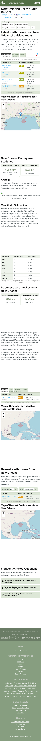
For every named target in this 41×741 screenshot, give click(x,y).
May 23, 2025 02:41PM (7, 66)
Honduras (7, 688)
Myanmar (6, 691)
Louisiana (7, 17)
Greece (25, 686)
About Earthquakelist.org (20, 722)
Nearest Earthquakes (23, 28)
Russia (13, 693)
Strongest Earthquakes (8, 28)
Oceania (20, 671)
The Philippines (28, 693)
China (34, 683)
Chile (29, 683)
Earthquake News (20, 650)
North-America (20, 669)
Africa (20, 659)
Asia (20, 664)
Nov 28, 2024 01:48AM (7, 80)
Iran (24, 688)
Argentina (17, 683)
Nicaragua (13, 691)
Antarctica (20, 662)
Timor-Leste (21, 696)
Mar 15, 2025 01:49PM (6, 73)
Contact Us (20, 724)
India (13, 688)
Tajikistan (19, 693)
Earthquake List (6, 15)
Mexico (34, 688)
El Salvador (18, 686)
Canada (24, 683)
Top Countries (20, 710)
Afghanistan (9, 683)
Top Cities (20, 713)
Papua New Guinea (31, 691)
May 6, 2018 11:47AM (9, 86)
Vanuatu (34, 696)
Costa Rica (9, 686)
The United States (24, 15)
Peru (8, 693)
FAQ (32, 28)
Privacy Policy (20, 729)
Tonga (29, 696)
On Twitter (20, 727)
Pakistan (21, 691)
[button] (20, 114)
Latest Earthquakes (16, 3)
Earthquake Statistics (21, 24)
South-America (20, 674)
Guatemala (32, 686)
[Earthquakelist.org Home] (3, 3)
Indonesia (19, 688)
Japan (29, 688)
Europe (20, 667)
